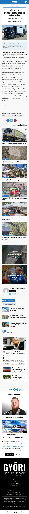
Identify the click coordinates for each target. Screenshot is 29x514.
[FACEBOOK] (19, 454)
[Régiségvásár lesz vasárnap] (14, 171)
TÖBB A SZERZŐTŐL (9, 304)
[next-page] (5, 331)
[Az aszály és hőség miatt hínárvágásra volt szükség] (14, 229)
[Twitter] (11, 120)
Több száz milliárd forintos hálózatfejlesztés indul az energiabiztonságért (19, 369)
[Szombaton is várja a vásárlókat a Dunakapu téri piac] (14, 209)
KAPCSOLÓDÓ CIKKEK (8, 300)
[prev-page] (2, 331)
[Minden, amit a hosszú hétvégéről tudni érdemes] (5, 317)
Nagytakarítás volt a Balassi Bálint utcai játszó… (14, 199)
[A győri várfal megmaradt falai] (14, 153)
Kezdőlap (13, 6)
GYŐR (17, 6)
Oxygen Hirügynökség (17, 289)
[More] (18, 120)
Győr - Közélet (17, 21)
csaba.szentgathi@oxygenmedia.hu (15, 446)
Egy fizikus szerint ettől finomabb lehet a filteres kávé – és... (14, 354)
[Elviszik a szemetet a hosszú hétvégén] (14, 135)
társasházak (10, 115)
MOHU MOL (19, 113)
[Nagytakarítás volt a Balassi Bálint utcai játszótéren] (14, 189)
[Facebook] (8, 120)
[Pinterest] (15, 120)
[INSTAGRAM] (22, 454)
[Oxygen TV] (14, 426)
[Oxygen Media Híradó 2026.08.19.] (5, 309)
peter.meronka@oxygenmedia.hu (14, 450)
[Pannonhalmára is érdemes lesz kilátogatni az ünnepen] (5, 324)
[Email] (10, 294)
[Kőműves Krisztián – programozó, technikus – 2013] (14, 406)
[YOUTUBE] (16, 454)
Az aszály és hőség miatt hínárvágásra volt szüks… (14, 238)
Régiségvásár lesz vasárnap (10, 180)
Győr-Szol (13, 113)
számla (3, 115)
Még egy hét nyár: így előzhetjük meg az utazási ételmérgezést (18, 377)
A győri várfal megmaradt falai (11, 162)
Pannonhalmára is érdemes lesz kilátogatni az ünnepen (18, 325)
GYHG (8, 113)
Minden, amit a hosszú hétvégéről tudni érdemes (18, 316)
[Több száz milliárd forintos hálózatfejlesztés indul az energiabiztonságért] (7, 369)
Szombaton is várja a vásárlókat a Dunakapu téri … (12, 218)
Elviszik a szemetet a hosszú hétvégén (14, 144)
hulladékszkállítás (18, 115)
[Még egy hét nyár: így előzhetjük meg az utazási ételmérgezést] (7, 377)
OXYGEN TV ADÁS (12, 434)
